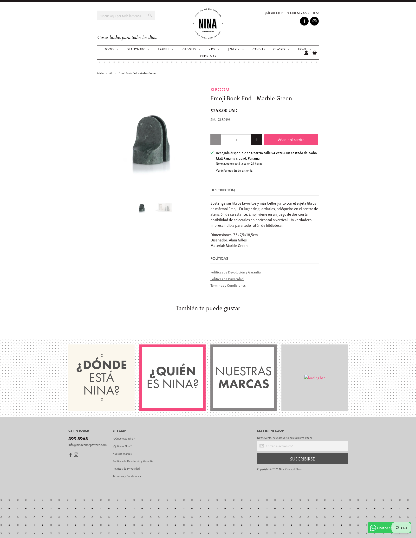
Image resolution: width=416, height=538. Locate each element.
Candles (259, 49)
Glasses (279, 49)
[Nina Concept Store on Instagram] (314, 22)
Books (109, 49)
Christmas (208, 56)
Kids (212, 49)
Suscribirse (302, 458)
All (110, 73)
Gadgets (189, 49)
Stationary (136, 49)
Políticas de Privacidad (227, 278)
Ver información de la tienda (234, 170)
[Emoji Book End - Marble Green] (151, 140)
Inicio (100, 73)
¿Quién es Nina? (122, 446)
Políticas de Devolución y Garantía (235, 272)
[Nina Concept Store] (208, 23)
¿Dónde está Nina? (124, 438)
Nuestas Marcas (122, 453)
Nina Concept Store (290, 469)
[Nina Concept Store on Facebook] (304, 22)
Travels (163, 49)
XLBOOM (219, 89)
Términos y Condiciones (228, 285)
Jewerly (234, 49)
